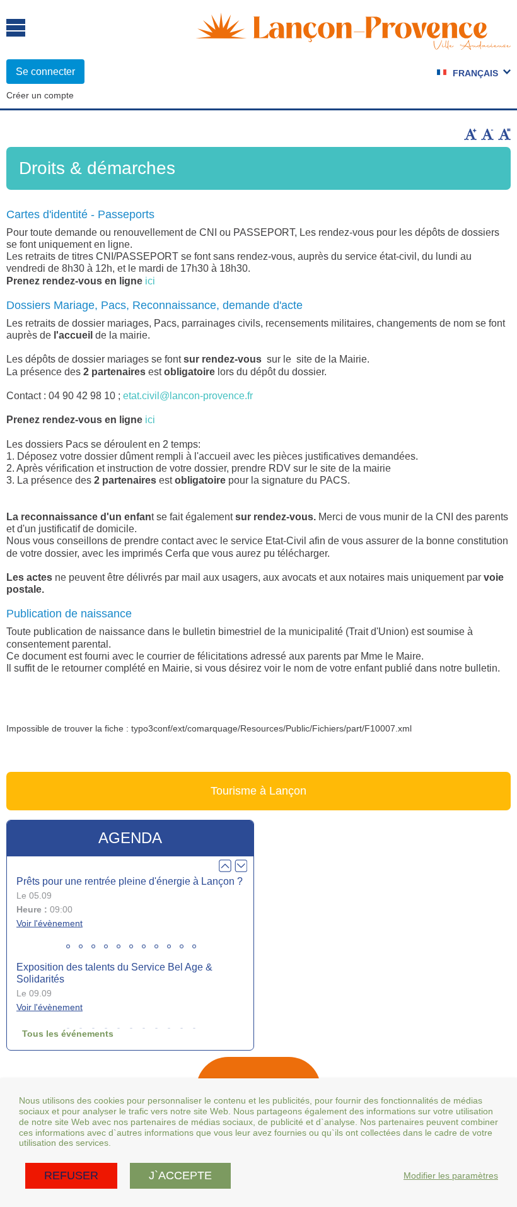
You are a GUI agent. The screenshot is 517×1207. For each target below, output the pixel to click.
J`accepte (180, 1175)
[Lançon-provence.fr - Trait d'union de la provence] (353, 44)
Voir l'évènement (49, 923)
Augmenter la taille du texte (470, 134)
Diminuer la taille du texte (487, 134)
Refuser (71, 1175)
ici (150, 281)
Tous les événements (67, 1034)
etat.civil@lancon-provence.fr (188, 395)
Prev (225, 866)
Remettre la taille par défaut (504, 134)
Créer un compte (40, 95)
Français (475, 73)
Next (241, 866)
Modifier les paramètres (451, 1175)
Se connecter (45, 71)
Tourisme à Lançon (258, 790)
